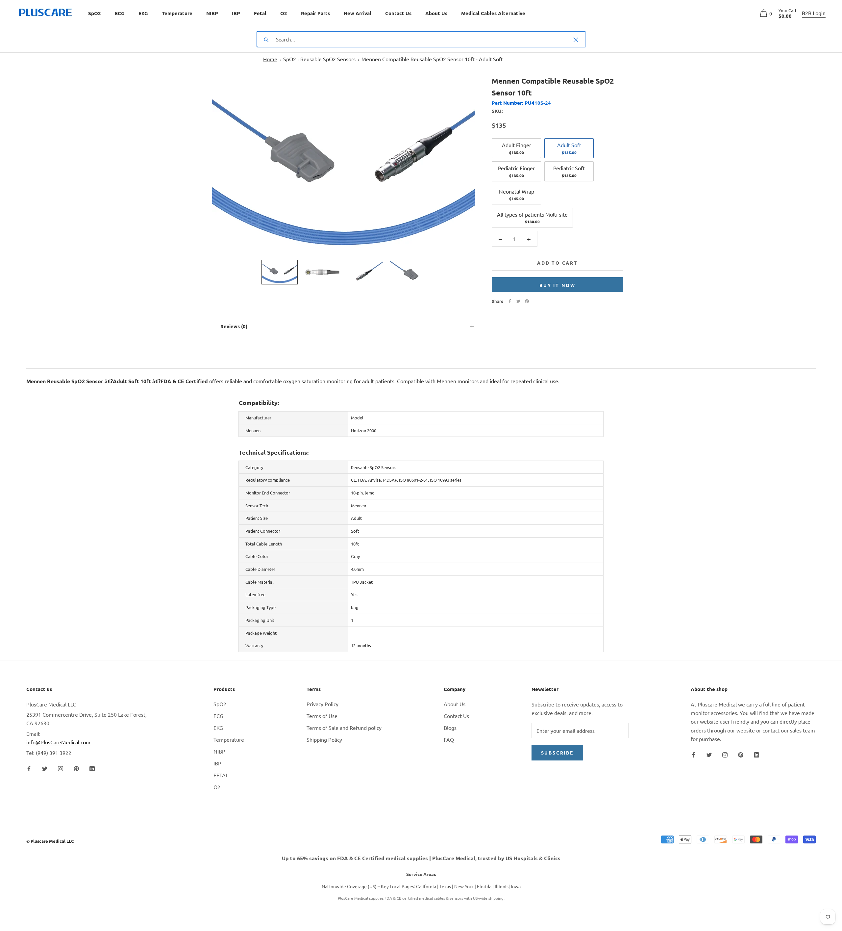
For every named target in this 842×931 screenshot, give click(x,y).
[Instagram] (60, 767)
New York (464, 886)
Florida (484, 886)
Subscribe (557, 753)
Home (270, 59)
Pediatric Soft (569, 171)
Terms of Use (322, 715)
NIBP (212, 13)
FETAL (220, 775)
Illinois (501, 886)
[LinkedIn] (92, 767)
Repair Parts (315, 13)
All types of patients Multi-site (532, 217)
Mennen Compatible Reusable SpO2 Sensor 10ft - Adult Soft (432, 59)
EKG (143, 13)
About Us (436, 13)
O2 (283, 13)
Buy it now (557, 285)
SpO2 (94, 13)
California (426, 886)
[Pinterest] (527, 301)
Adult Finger (516, 148)
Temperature (177, 13)
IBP (236, 13)
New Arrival (357, 13)
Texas (445, 886)
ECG (120, 13)
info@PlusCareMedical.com (58, 742)
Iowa (516, 886)
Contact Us (398, 13)
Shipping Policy (324, 739)
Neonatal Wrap (516, 194)
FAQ (449, 739)
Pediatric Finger (516, 171)
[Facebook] (510, 301)
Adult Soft (569, 148)
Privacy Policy (322, 704)
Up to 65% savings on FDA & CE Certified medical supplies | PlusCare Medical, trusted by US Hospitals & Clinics (421, 858)
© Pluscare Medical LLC (50, 841)
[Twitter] (518, 301)
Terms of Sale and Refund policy (344, 727)
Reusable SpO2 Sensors (328, 59)
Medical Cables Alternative (493, 13)
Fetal (260, 13)
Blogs (450, 727)
